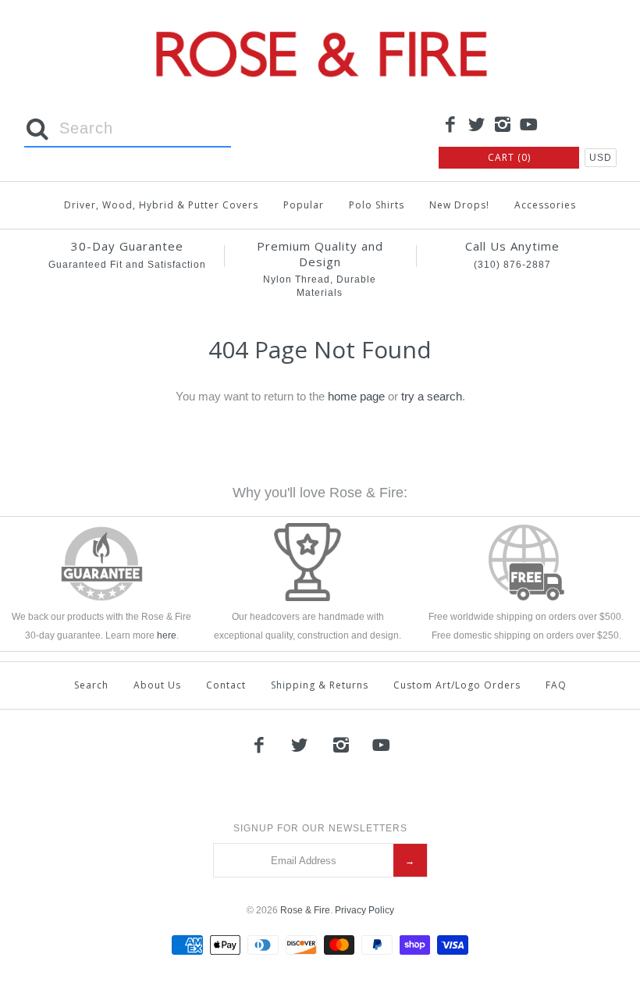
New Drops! (459, 205)
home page (356, 396)
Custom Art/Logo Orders (457, 685)
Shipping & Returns (319, 685)
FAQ (556, 685)
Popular (303, 205)
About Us (157, 685)
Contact (226, 685)
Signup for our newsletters (320, 828)
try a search (431, 396)
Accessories (545, 205)
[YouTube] (529, 125)
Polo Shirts (376, 205)
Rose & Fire (305, 910)
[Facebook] (450, 125)
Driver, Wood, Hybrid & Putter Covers (161, 205)
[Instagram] (502, 125)
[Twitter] (477, 125)
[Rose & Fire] (320, 24)
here (166, 635)
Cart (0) (509, 157)
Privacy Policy (364, 910)
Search (91, 685)
